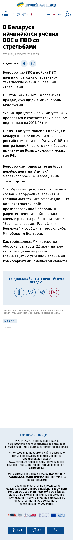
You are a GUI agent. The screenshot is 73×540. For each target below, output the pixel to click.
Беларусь (9, 321)
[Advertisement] (36, 364)
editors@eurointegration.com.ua (48, 447)
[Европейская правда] (36, 3)
